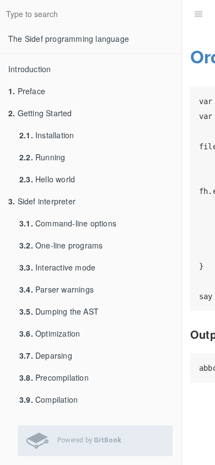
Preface (26, 90)
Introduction (29, 68)
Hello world (47, 179)
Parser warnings (56, 289)
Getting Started (40, 112)
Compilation (48, 399)
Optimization (49, 333)
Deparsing (45, 355)
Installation (46, 134)
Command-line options (67, 223)
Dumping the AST (59, 311)
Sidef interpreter (42, 201)
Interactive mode (57, 267)
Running (42, 157)
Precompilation (54, 377)
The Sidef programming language (68, 38)
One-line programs (61, 245)
